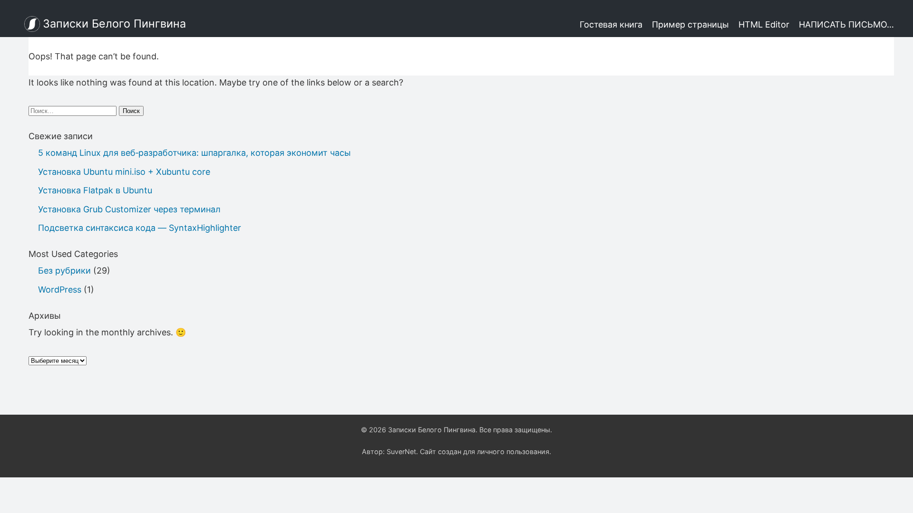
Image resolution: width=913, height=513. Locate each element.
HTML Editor (763, 24)
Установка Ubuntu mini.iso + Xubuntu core (124, 172)
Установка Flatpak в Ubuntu (95, 190)
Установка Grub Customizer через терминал (129, 209)
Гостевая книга (611, 24)
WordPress (59, 289)
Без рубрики (64, 271)
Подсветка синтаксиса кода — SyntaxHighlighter (139, 228)
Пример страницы (690, 24)
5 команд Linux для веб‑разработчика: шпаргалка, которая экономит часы (194, 153)
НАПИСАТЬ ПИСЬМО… (846, 24)
